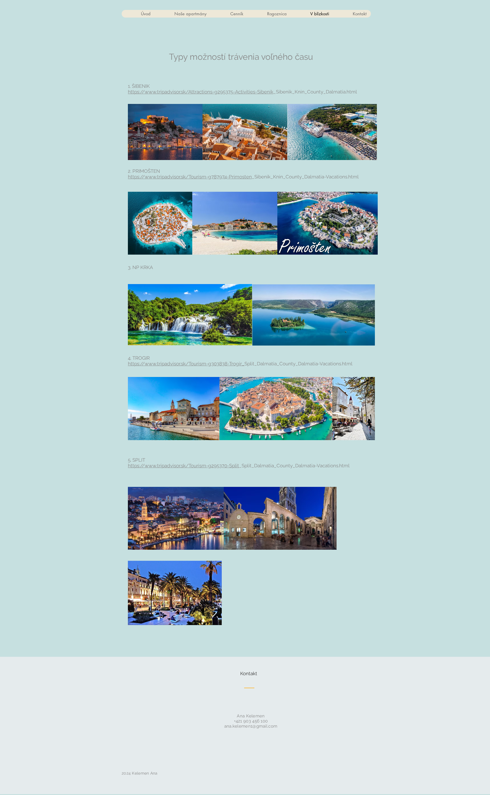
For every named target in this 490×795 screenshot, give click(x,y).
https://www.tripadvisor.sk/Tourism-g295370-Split (183, 465)
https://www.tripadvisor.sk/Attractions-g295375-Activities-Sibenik (200, 92)
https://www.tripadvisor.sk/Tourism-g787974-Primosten (190, 177)
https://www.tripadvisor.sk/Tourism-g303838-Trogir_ (186, 363)
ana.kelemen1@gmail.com (251, 726)
